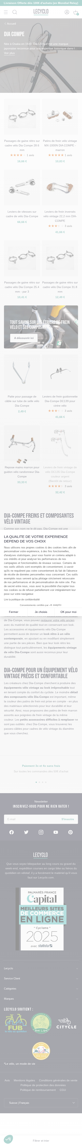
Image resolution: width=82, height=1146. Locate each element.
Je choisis (41, 611)
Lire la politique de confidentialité (22, 599)
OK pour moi (68, 611)
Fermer (13, 611)
